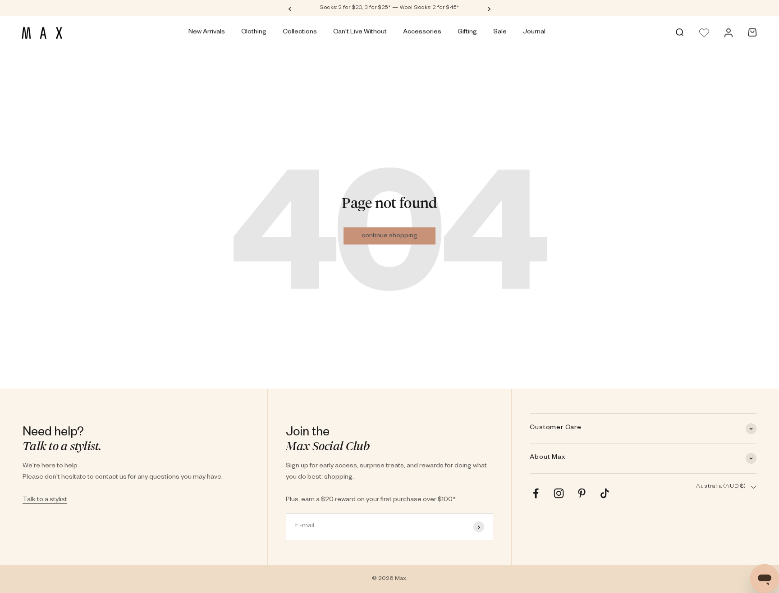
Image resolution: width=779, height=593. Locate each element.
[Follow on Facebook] (536, 493)
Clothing (253, 32)
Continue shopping (389, 236)
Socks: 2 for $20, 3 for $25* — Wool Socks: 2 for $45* (389, 8)
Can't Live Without (360, 32)
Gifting (467, 32)
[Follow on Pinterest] (582, 493)
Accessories (422, 32)
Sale (500, 32)
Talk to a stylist (45, 500)
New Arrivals (206, 32)
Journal (534, 32)
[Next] (489, 8)
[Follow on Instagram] (559, 493)
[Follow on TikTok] (605, 493)
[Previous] (289, 8)
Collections (300, 32)
